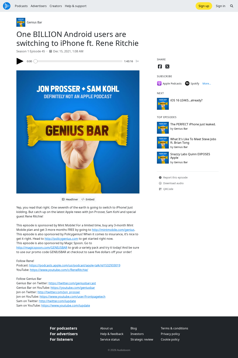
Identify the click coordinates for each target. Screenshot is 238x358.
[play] (20, 61)
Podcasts (21, 6)
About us (106, 328)
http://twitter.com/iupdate (57, 301)
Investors (137, 334)
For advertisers (64, 333)
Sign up (204, 6)
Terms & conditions (174, 328)
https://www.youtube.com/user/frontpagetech (72, 296)
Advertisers (39, 6)
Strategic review (142, 339)
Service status (110, 339)
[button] (231, 6)
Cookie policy (170, 339)
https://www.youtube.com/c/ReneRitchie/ (59, 270)
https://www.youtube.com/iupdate (65, 305)
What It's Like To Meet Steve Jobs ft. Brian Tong (193, 141)
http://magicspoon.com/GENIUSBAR (41, 247)
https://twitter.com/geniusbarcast (72, 283)
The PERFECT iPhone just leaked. (193, 124)
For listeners (61, 339)
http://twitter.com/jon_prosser (59, 292)
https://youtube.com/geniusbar (73, 288)
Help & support (75, 6)
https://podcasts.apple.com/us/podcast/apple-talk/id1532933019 (74, 265)
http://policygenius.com (61, 239)
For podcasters (63, 328)
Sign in (220, 6)
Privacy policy (170, 334)
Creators (56, 6)
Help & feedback (111, 334)
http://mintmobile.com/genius (113, 230)
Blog (134, 328)
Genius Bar (34, 22)
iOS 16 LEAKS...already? (186, 100)
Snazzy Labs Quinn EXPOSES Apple (190, 156)
